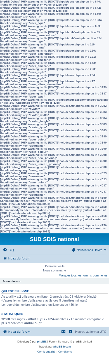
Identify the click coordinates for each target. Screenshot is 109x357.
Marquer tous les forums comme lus (83, 275)
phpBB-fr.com (62, 346)
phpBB (41, 341)
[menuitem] (8, 250)
